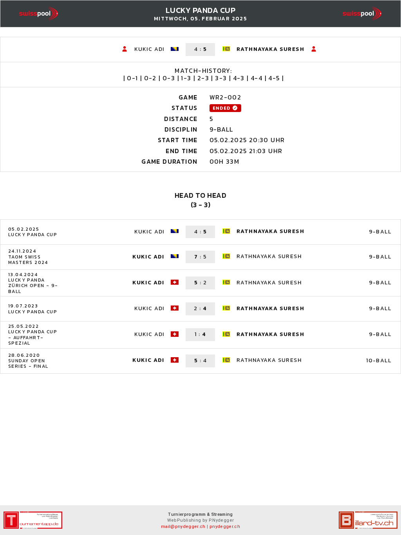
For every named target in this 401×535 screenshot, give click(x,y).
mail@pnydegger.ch (183, 526)
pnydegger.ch (225, 526)
